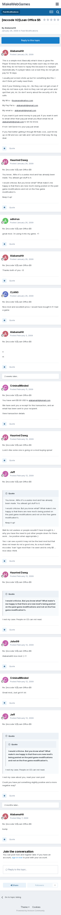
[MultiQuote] (4, 148)
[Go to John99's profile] (5, 643)
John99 (14, 641)
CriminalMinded (19, 385)
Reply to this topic (30, 40)
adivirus (15, 219)
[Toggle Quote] (6, 493)
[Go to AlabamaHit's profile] (5, 53)
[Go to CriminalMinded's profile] (5, 388)
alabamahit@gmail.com (27, 105)
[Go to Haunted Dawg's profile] (5, 162)
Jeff (12, 472)
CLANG (14, 292)
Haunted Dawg (19, 160)
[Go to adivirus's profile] (5, 221)
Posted (21, 54)
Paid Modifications (29, 31)
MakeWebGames (16, 4)
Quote (12, 148)
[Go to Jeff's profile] (5, 474)
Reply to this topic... (17, 869)
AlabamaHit (10, 28)
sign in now (17, 857)
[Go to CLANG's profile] (5, 294)
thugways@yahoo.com (22, 100)
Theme (24, 907)
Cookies (36, 907)
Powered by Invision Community (30, 910)
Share (15, 885)
